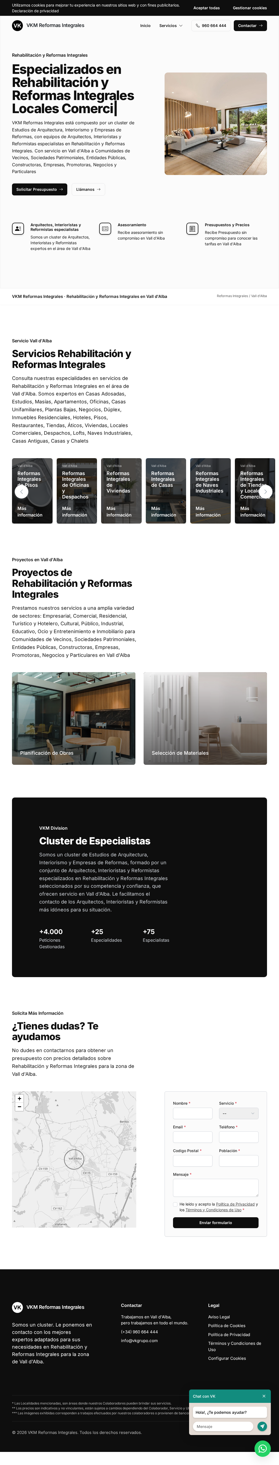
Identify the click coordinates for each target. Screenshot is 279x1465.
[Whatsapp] (262, 1448)
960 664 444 (214, 25)
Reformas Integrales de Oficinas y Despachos (75, 498)
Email (179, 1140)
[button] (265, 505)
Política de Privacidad (235, 1217)
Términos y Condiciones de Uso (213, 1223)
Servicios (168, 25)
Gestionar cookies (250, 7)
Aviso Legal (219, 1330)
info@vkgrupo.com (139, 1353)
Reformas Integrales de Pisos (29, 492)
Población (229, 1163)
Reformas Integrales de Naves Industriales (209, 495)
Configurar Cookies (227, 1371)
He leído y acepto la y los (219, 1220)
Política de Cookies (226, 1338)
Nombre (181, 1116)
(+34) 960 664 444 (139, 1345)
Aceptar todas (206, 7)
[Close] (264, 1396)
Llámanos (85, 202)
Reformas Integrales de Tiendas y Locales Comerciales (255, 498)
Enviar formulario (215, 1235)
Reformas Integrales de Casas (163, 492)
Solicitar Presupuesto (36, 202)
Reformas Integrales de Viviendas (118, 495)
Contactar (247, 25)
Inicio (145, 25)
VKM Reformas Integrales (54, 25)
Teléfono (228, 1140)
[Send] (262, 1426)
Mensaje (182, 1187)
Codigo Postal (187, 1163)
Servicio (228, 1116)
